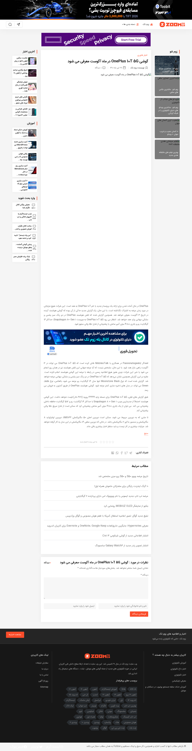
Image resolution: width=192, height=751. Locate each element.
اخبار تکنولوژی (180, 675)
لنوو (80, 711)
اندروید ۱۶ (132, 700)
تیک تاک (70, 706)
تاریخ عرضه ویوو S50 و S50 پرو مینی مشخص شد (123, 476)
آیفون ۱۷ (72, 689)
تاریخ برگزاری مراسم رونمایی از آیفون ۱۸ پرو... (20, 73)
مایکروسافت (113, 717)
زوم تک (146, 24)
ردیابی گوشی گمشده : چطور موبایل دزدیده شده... (23, 247)
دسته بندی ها (129, 24)
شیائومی (90, 711)
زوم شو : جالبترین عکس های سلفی (168, 91)
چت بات (132, 728)
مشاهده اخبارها (15, 634)
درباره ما (45, 669)
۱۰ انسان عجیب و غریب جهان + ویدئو (169, 133)
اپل (121, 700)
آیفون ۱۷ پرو (131, 695)
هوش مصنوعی (130, 722)
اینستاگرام (70, 700)
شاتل (101, 711)
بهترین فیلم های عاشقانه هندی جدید (168, 154)
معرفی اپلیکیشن (179, 681)
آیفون (94, 689)
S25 (123, 689)
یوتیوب (95, 728)
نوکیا (101, 717)
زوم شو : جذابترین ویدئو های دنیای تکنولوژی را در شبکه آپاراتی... (168, 110)
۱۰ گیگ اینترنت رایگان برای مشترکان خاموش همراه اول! (121, 486)
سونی (110, 711)
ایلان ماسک (85, 700)
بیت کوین (115, 706)
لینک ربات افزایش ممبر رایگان (22, 258)
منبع (146, 433)
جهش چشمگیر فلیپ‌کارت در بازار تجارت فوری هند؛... (21, 86)
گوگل (105, 728)
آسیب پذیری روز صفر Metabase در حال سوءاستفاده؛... (21, 170)
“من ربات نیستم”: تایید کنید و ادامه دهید (22, 237)
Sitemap (44, 687)
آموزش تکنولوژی (179, 663)
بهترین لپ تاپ (130, 706)
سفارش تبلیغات (42, 663)
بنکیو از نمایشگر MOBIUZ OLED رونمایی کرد (126, 506)
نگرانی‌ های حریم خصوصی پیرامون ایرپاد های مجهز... (20, 99)
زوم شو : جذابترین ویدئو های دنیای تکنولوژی (168, 70)
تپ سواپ (82, 706)
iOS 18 (133, 689)
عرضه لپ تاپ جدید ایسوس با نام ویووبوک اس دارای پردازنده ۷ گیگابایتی (112, 496)
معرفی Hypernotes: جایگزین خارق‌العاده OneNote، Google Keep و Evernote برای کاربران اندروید (97, 526)
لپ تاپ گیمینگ (129, 717)
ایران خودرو (111, 700)
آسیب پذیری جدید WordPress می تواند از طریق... (20, 144)
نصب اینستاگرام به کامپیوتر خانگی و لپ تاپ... (24, 216)
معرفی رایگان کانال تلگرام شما (23, 206)
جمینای (133, 711)
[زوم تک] (172, 24)
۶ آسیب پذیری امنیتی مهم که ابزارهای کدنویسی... (22, 185)
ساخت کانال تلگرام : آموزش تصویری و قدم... (23, 228)
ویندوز (96, 722)
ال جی (85, 695)
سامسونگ (121, 711)
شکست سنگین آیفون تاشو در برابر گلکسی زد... (20, 61)
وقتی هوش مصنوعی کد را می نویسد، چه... (21, 156)
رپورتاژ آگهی (43, 681)
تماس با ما (44, 675)
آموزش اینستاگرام (109, 689)
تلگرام (103, 706)
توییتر (94, 706)
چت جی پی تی (117, 728)
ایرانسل (97, 700)
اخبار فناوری (142, 55)
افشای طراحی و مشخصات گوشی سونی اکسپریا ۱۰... (20, 111)
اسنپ (95, 695)
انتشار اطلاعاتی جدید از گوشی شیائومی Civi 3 (125, 536)
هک (117, 722)
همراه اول (91, 717)
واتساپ (107, 722)
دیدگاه (144, 575)
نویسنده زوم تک (137, 68)
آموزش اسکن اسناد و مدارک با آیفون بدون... (20, 132)
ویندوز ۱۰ (85, 722)
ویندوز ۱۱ (73, 722)
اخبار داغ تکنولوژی (178, 669)
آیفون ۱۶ (84, 689)
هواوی (79, 717)
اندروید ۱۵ (73, 695)
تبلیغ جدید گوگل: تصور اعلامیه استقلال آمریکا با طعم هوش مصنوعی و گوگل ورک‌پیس (107, 516)
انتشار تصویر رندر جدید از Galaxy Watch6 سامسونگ (121, 546)
